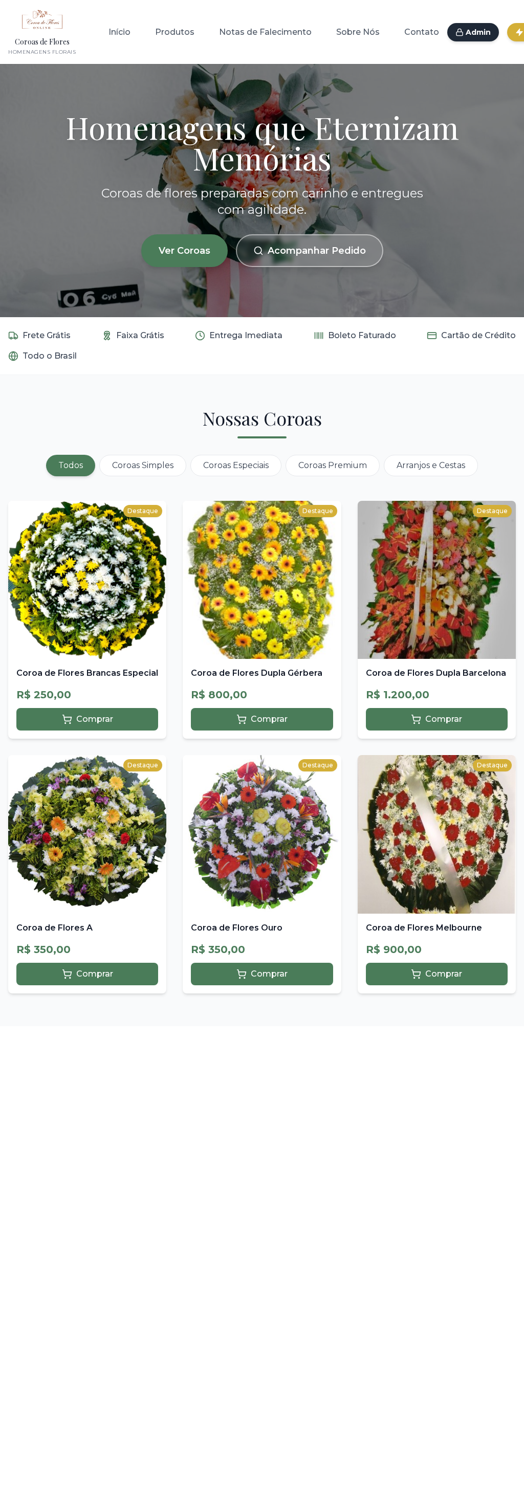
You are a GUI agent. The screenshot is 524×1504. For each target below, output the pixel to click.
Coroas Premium (332, 465)
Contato (421, 32)
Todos (70, 465)
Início (119, 32)
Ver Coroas (184, 250)
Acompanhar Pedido (317, 250)
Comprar (94, 719)
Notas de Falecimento (265, 32)
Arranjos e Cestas (431, 465)
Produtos (174, 32)
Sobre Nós (358, 32)
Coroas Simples (142, 465)
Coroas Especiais (236, 465)
